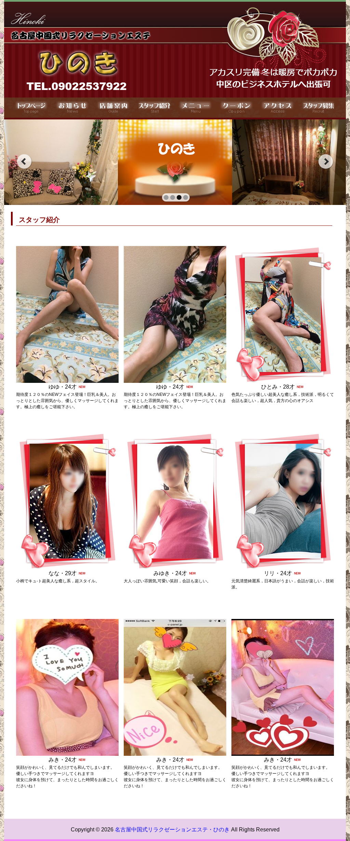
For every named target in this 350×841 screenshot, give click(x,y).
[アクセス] (277, 107)
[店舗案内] (113, 107)
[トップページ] (31, 107)
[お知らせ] (72, 107)
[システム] (154, 107)
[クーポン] (236, 107)
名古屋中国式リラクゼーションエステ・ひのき (172, 829)
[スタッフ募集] (318, 107)
